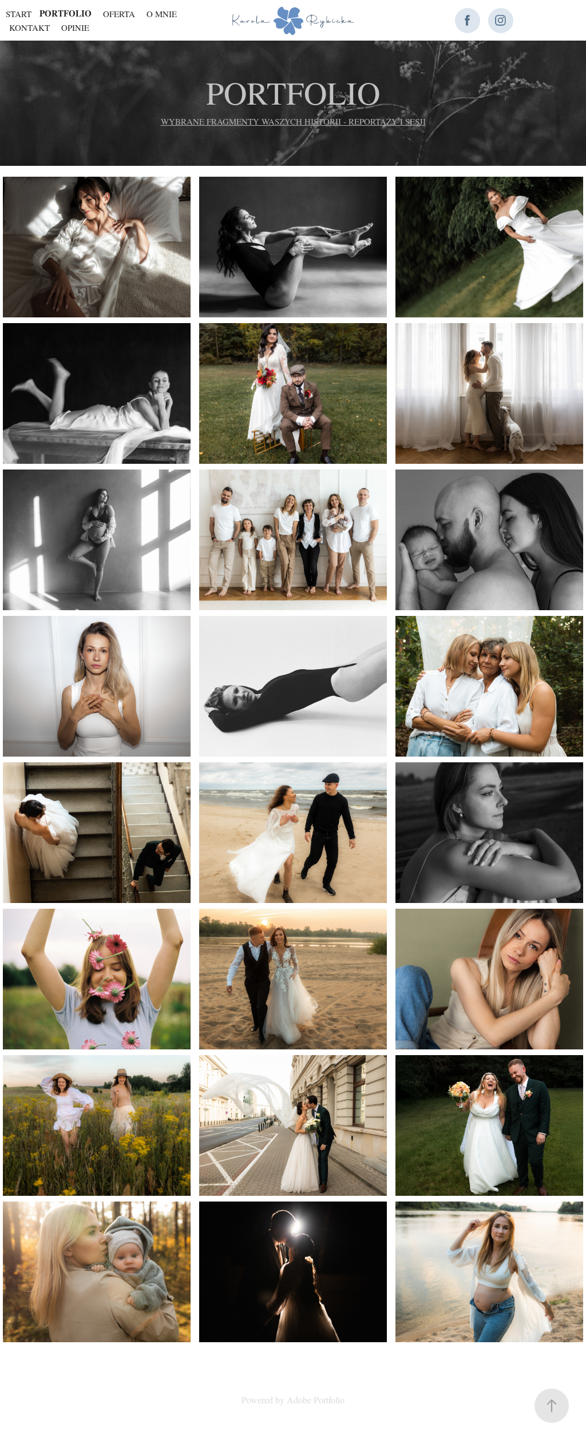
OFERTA (119, 13)
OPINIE (75, 27)
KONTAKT (29, 27)
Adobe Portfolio (316, 1400)
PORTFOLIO (65, 13)
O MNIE (161, 13)
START (18, 13)
